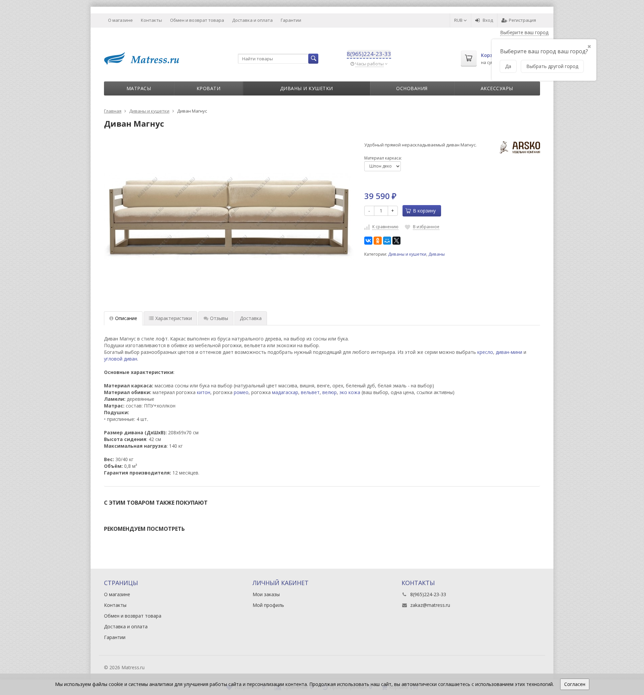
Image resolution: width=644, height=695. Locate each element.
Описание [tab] (126, 318)
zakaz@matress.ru (430, 605)
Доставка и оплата (252, 20)
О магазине (120, 20)
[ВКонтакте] (368, 241)
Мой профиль (268, 605)
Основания (412, 88)
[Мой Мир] (387, 241)
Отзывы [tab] (219, 318)
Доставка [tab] (251, 318)
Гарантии (291, 20)
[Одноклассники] (378, 241)
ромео (241, 392)
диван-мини (509, 352)
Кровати (209, 88)
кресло (485, 352)
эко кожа (349, 392)
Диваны (436, 254)
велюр (329, 392)
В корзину (424, 210)
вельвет (310, 392)
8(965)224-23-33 (369, 54)
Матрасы (138, 88)
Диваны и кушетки (306, 88)
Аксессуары (497, 88)
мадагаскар (285, 392)
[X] (396, 241)
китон (203, 392)
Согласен (574, 684)
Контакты (151, 20)
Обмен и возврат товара (197, 20)
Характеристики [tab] (173, 318)
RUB (459, 20)
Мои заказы (266, 594)
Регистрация (522, 20)
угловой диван (120, 359)
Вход (488, 20)
